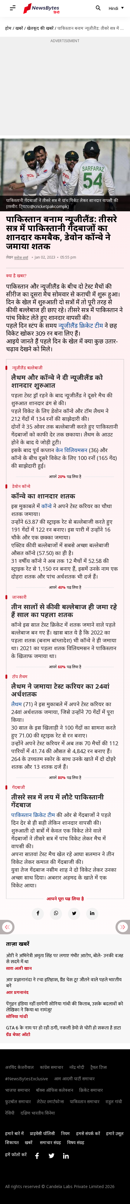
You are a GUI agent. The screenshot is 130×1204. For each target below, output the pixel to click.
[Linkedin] (92, 914)
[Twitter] (74, 914)
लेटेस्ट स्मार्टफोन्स (50, 1101)
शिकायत (12, 1142)
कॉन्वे (46, 506)
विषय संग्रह (75, 1142)
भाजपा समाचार (17, 1090)
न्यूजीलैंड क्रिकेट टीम (80, 325)
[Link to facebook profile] (37, 1156)
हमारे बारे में (14, 1133)
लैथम (16, 704)
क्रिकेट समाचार (91, 1090)
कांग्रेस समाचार (51, 1067)
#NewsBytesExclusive (26, 1078)
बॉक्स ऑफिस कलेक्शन (54, 1090)
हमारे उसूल (115, 1133)
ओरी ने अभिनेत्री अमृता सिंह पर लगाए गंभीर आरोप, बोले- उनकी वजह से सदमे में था (64, 959)
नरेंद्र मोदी (76, 1067)
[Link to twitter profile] (51, 1156)
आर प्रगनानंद (17, 992)
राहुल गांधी (114, 1101)
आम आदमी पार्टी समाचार (74, 1078)
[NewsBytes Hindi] (41, 8)
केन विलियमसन (71, 450)
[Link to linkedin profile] (66, 1156)
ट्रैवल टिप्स (98, 1067)
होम (8, 28)
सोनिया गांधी (17, 1016)
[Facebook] (38, 914)
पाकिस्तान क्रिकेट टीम (33, 814)
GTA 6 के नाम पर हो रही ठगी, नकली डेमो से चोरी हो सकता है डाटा (63, 1028)
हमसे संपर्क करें (88, 1133)
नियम (65, 1133)
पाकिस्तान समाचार (84, 1101)
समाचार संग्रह (50, 1142)
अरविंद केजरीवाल (19, 1067)
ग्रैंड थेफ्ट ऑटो (18, 1034)
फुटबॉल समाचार (18, 1101)
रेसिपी (10, 1113)
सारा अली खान (19, 968)
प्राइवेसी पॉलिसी (42, 1133)
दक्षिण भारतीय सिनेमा (38, 1113)
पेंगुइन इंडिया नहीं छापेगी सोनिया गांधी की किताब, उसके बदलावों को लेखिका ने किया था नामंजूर (64, 1007)
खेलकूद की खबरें (40, 28)
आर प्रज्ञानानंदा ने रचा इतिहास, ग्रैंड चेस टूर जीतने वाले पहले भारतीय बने (64, 983)
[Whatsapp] (56, 914)
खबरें (19, 28)
